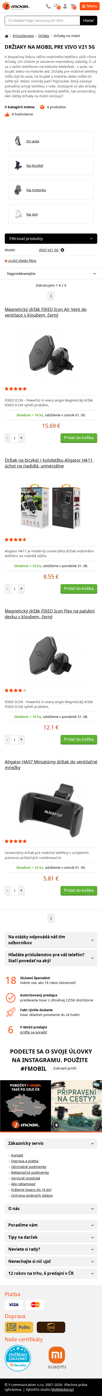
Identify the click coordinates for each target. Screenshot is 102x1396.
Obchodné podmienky (28, 1166)
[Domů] (6, 35)
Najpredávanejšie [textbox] (21, 273)
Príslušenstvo (23, 35)
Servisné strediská (25, 1178)
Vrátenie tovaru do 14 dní (31, 1189)
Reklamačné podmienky (30, 1172)
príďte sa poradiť (33, 1032)
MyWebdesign (62, 1389)
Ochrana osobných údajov (32, 1195)
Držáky (43, 35)
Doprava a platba (24, 1161)
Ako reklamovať (23, 1184)
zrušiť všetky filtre (22, 260)
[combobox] (50, 273)
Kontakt (17, 1155)
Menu (92, 6)
